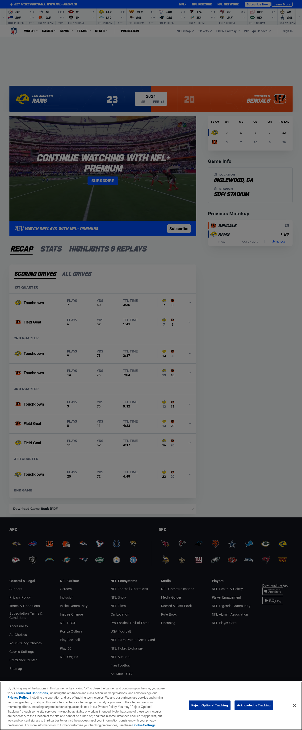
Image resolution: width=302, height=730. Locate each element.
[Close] (294, 705)
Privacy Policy (18, 697)
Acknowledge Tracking (254, 705)
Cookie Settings (143, 725)
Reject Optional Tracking (209, 705)
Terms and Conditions (32, 693)
